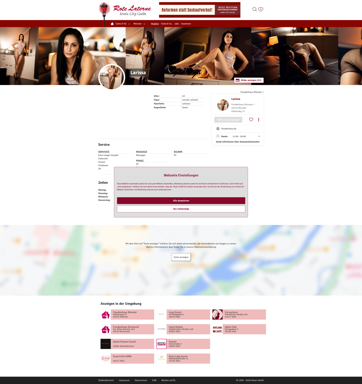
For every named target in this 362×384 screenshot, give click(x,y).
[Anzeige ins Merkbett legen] (251, 119)
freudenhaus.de (228, 128)
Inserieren (186, 23)
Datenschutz (141, 380)
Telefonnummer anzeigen (228, 119)
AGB (154, 380)
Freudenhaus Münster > (252, 92)
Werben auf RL (168, 380)
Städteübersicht (106, 380)
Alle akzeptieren (181, 200)
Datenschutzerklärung (205, 247)
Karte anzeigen (181, 257)
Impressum (124, 380)
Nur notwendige (181, 208)
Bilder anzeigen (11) (251, 80)
